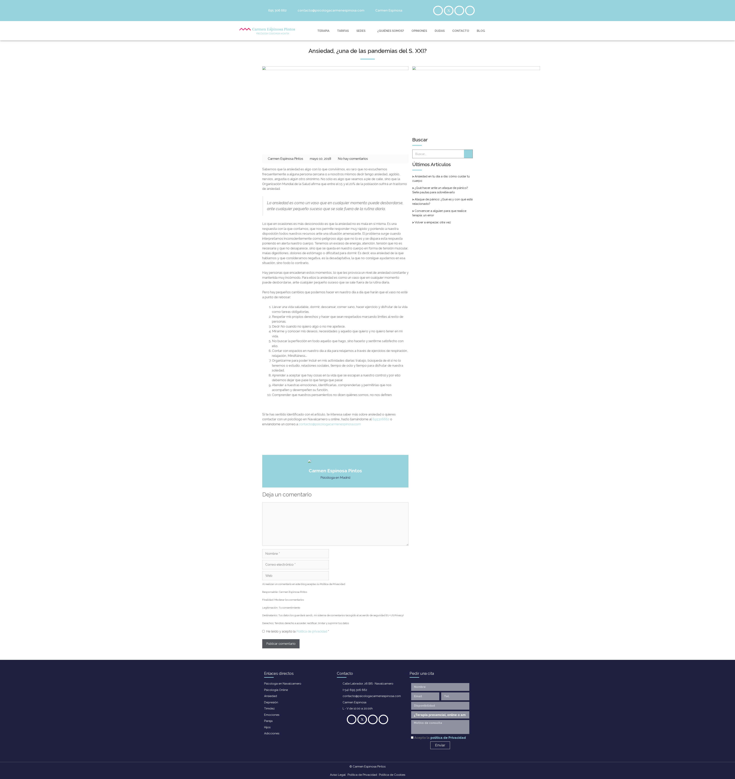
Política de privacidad (312, 631)
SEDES (360, 31)
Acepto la (440, 738)
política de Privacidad (448, 738)
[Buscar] (468, 154)
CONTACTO (460, 31)
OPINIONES (419, 31)
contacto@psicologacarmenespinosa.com (330, 424)
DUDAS (440, 31)
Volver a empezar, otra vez (433, 222)
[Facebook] (438, 10)
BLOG (481, 31)
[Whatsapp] (470, 10)
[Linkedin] (459, 10)
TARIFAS (343, 31)
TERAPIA (323, 31)
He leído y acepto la (297, 631)
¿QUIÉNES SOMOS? (390, 31)
